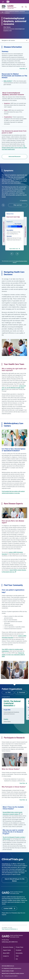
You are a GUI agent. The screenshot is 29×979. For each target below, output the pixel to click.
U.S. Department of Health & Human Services (11, 968)
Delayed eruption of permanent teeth (3, 231)
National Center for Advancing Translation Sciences (13, 973)
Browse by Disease (8, 947)
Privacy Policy (19, 947)
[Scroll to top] (25, 975)
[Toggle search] (26, 7)
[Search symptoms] (3, 205)
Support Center (7, 950)
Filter (9, 692)
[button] (23, 7)
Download (22, 692)
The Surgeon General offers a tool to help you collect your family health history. (14, 147)
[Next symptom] (17, 253)
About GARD (6, 953)
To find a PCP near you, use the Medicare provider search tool (14, 387)
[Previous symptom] (11, 253)
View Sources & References (9, 929)
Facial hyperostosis (25, 231)
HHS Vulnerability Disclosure (8, 965)
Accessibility (19, 953)
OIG (17, 959)
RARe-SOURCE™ (8, 81)
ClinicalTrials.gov (6, 863)
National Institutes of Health (8, 970)
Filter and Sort (18, 205)
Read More (23, 68)
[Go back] (2, 12)
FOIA (17, 956)
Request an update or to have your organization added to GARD (13, 654)
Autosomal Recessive (14, 156)
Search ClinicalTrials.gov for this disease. (14, 880)
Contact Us (6, 956)
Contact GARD (8, 908)
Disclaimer (18, 950)
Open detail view (13, 248)
